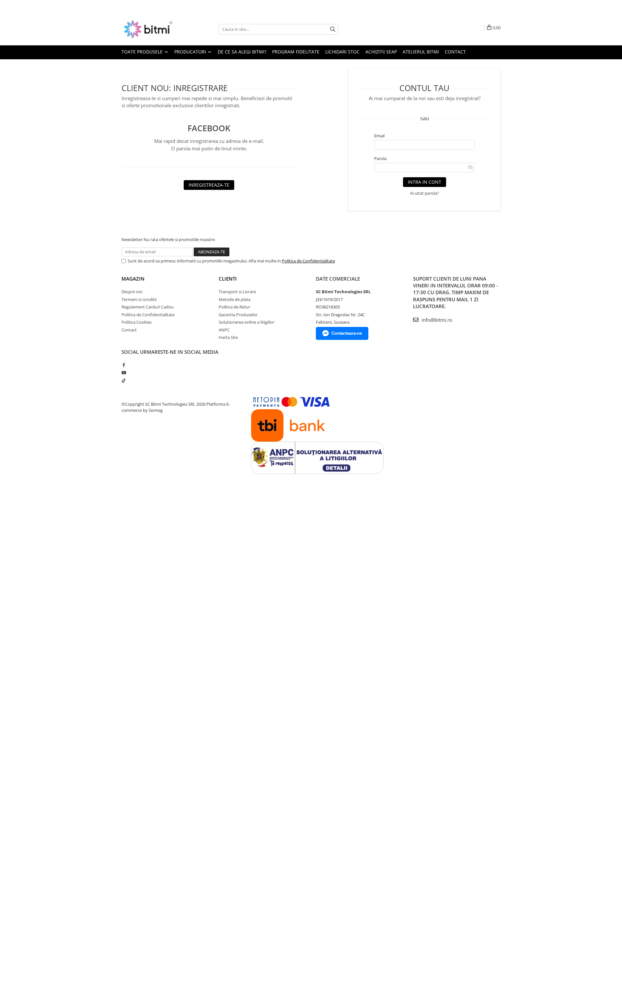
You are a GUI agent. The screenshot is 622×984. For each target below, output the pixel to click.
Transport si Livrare (237, 292)
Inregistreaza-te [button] (209, 185)
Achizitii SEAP (381, 52)
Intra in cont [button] (424, 182)
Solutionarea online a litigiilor (246, 322)
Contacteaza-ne (346, 333)
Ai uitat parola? (424, 193)
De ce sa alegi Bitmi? (242, 52)
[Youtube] (123, 373)
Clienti (228, 278)
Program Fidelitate (295, 52)
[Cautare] (333, 29)
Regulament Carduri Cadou (147, 307)
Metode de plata (234, 299)
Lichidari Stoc (342, 52)
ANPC (224, 330)
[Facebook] (123, 365)
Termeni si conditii (138, 299)
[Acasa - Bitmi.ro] (153, 29)
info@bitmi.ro (436, 320)
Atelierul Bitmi (421, 52)
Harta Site (228, 337)
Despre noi (131, 292)
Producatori (190, 52)
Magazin (132, 278)
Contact (455, 52)
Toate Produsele (142, 52)
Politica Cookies (136, 322)
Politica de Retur (234, 307)
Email (379, 136)
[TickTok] (123, 380)
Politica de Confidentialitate (308, 261)
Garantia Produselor (238, 315)
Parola (380, 158)
